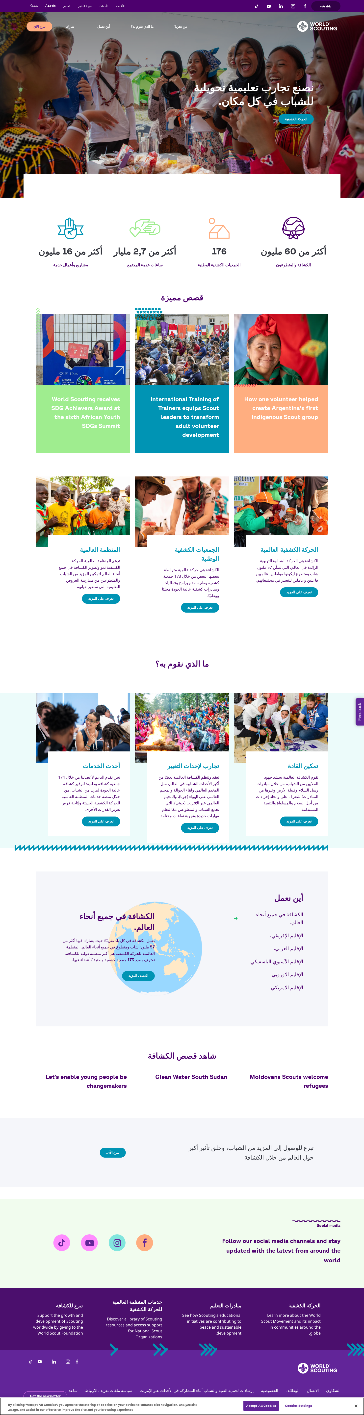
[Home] (317, 22)
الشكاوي (333, 1390)
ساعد (73, 1390)
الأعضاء (120, 5)
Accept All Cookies (261, 1406)
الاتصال (313, 1390)
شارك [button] (70, 26)
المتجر (66, 5)
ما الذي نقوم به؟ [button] (142, 26)
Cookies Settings (298, 1406)
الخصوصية (269, 1390)
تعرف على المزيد (299, 592)
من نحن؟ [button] (180, 26)
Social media (328, 1225)
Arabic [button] (327, 6)
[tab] (268, 919)
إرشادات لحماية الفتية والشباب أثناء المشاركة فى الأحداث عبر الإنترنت (197, 1390)
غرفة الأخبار (85, 5)
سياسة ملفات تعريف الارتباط (108, 1390)
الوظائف (292, 1390)
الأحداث (104, 5)
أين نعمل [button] (103, 26)
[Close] (356, 1405)
